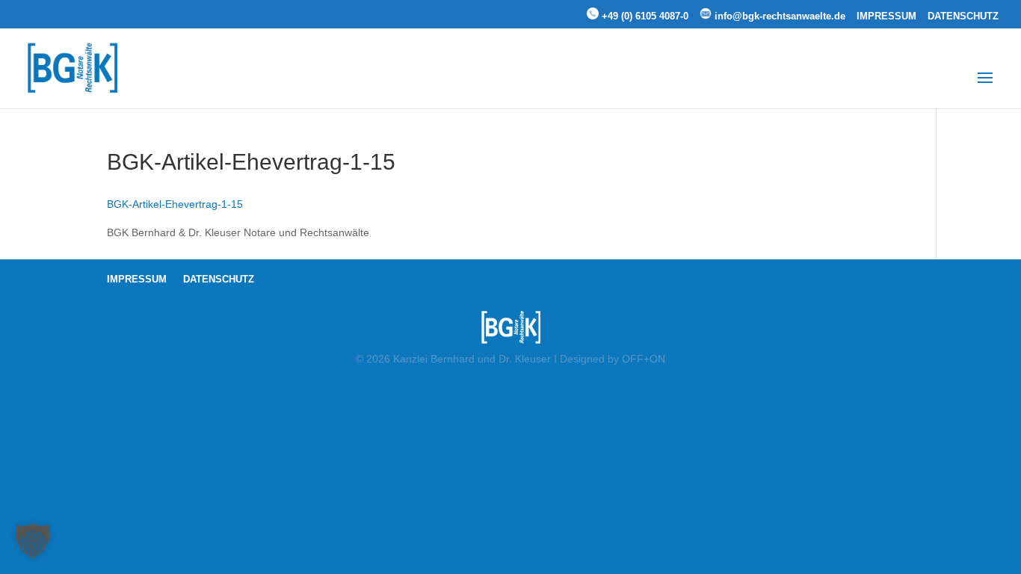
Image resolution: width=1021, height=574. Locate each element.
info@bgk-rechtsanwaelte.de (778, 16)
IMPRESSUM (886, 16)
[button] (33, 541)
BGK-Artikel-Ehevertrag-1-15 (175, 204)
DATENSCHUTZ (963, 16)
